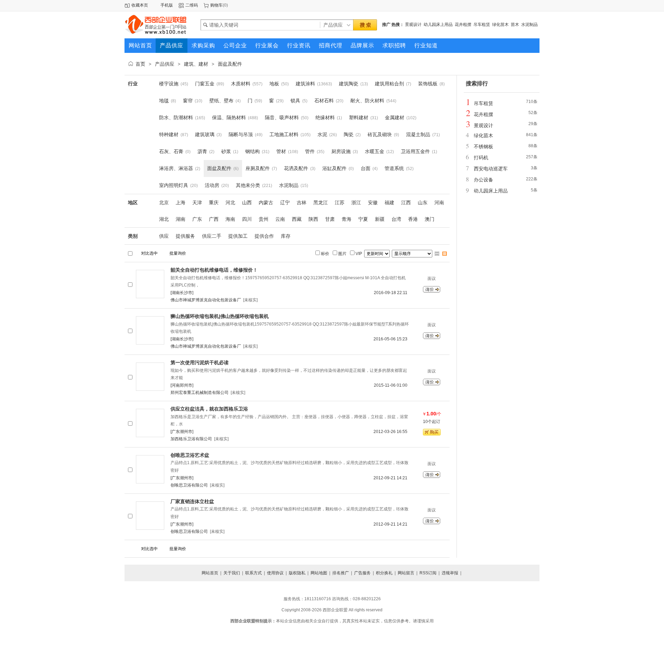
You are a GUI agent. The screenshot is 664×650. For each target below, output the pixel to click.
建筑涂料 (305, 83)
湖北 (164, 219)
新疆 (380, 219)
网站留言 (406, 573)
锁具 (295, 100)
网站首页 (210, 573)
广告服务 (362, 573)
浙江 (356, 202)
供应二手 (211, 236)
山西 (247, 202)
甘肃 (330, 219)
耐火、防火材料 (367, 100)
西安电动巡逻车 (491, 168)
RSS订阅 (427, 573)
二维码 (191, 5)
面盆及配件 (230, 64)
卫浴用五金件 (415, 151)
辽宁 (285, 202)
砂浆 (226, 151)
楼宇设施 (168, 83)
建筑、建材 (196, 64)
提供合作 (264, 236)
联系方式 (253, 573)
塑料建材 (358, 117)
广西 (214, 219)
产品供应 (164, 64)
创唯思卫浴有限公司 (189, 485)
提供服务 (185, 236)
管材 (281, 151)
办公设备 (483, 179)
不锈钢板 (483, 146)
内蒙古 (266, 202)
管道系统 (394, 168)
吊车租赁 (481, 24)
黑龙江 (320, 202)
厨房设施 (341, 151)
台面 (365, 168)
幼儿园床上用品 (438, 24)
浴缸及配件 (334, 168)
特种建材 (168, 134)
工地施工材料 (283, 134)
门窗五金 (204, 83)
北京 (164, 202)
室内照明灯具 (173, 185)
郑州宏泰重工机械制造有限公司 (199, 392)
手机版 (166, 5)
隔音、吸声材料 (282, 117)
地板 (274, 83)
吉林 (301, 202)
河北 (230, 202)
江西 (406, 202)
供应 (164, 236)
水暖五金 (374, 151)
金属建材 (394, 117)
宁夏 (363, 219)
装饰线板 (427, 83)
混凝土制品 (418, 134)
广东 (197, 219)
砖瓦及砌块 (380, 134)
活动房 (212, 185)
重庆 (214, 202)
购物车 (216, 5)
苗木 (515, 24)
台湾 (396, 219)
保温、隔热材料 (229, 117)
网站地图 (319, 573)
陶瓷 (348, 134)
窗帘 (188, 100)
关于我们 (231, 573)
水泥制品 (529, 24)
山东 (422, 202)
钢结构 (252, 151)
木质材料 (240, 83)
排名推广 (340, 573)
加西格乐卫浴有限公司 (191, 438)
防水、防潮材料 (176, 117)
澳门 (429, 219)
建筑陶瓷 (348, 83)
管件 (310, 151)
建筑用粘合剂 (389, 83)
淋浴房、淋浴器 (176, 168)
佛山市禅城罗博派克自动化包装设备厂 (205, 300)
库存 (285, 236)
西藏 (297, 219)
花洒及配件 (296, 168)
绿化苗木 (500, 24)
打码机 (481, 157)
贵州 (263, 219)
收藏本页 (139, 5)
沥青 (202, 151)
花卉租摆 (463, 24)
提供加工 (238, 236)
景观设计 (413, 24)
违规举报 (450, 573)
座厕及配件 (258, 168)
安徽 (373, 202)
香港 (413, 219)
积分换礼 (384, 573)
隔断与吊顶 (241, 134)
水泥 (322, 134)
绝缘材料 (325, 117)
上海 (180, 202)
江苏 (339, 202)
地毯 (164, 100)
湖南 (180, 219)
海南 (230, 219)
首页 (140, 64)
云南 (280, 219)
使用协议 (275, 573)
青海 (346, 219)
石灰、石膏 (171, 151)
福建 (389, 202)
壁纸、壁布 (221, 100)
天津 (197, 202)
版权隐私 (297, 573)
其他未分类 (248, 185)
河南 (439, 202)
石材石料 (324, 100)
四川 (247, 219)
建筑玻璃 (204, 134)
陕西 (313, 219)
